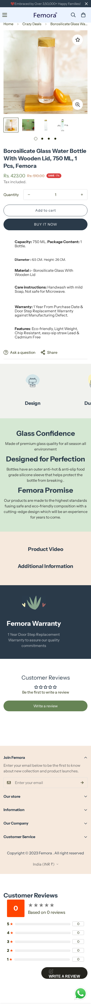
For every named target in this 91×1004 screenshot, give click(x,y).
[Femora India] (45, 15)
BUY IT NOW (45, 224)
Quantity (11, 194)
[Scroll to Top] (82, 979)
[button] (83, 15)
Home (8, 24)
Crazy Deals (31, 24)
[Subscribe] (82, 782)
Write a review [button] (45, 706)
